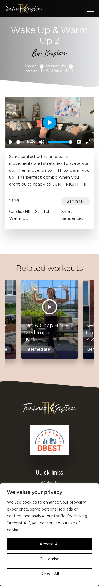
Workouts (56, 66)
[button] (90, 8)
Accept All (49, 544)
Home (31, 66)
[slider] (20, 142)
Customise (49, 559)
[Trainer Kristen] (23, 8)
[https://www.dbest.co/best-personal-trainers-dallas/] (49, 440)
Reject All (49, 574)
